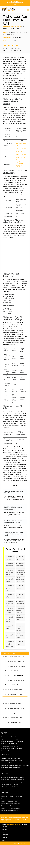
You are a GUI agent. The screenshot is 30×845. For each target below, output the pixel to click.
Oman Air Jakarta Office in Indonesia (9, 784)
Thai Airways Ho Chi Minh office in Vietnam (11, 796)
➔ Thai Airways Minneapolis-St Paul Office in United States (10, 644)
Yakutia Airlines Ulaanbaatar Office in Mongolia (12, 760)
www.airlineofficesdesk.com (13, 824)
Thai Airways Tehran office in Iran (9, 798)
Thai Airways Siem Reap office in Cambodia (11, 805)
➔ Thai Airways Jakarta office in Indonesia (10, 558)
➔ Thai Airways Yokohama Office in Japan (10, 610)
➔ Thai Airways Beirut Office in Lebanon (20, 596)
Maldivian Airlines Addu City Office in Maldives (12, 786)
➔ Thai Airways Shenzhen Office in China (20, 558)
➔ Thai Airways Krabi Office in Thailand (10, 626)
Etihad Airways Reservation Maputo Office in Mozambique (15, 765)
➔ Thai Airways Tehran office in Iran (10, 635)
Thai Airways (17, 26)
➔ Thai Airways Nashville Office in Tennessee (10, 579)
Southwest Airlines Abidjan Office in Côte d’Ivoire (12, 779)
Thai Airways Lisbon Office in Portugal (10, 736)
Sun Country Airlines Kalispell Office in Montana (12, 777)
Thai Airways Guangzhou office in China (10, 803)
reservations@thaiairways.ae (15, 40)
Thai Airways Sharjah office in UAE (9, 810)
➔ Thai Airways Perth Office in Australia (10, 572)
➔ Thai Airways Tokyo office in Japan (10, 596)
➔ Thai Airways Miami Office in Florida (10, 565)
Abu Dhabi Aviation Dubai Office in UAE (10, 758)
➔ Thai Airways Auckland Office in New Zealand (20, 579)
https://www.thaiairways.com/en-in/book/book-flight (21, 149)
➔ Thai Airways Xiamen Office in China (20, 617)
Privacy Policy (5, 840)
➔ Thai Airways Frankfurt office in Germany (20, 587)
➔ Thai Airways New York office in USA (20, 635)
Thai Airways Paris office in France (9, 801)
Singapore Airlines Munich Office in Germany (11, 782)
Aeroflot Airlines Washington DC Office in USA (12, 741)
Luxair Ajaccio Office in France (8, 789)
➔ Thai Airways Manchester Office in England (10, 588)
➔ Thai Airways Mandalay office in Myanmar (20, 610)
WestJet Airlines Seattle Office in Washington (12, 763)
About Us (4, 829)
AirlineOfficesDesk (8, 26)
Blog (3, 832)
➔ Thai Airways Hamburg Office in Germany (20, 603)
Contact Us (5, 834)
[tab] (28, 10)
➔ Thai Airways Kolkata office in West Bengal (20, 643)
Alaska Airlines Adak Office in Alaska (9, 751)
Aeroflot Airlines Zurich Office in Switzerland (11, 743)
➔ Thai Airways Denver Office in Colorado (20, 565)
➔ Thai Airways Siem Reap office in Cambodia (20, 572)
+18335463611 (15, 1)
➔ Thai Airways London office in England (10, 603)
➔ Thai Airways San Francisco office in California (20, 627)
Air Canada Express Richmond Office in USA (11, 748)
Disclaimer (4, 837)
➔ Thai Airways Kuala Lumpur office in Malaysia (10, 618)
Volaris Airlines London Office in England (10, 767)
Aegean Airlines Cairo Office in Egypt (9, 739)
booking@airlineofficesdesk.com (16, 2)
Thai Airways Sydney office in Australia (10, 808)
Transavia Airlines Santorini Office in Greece (11, 770)
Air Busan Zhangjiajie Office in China (9, 746)
